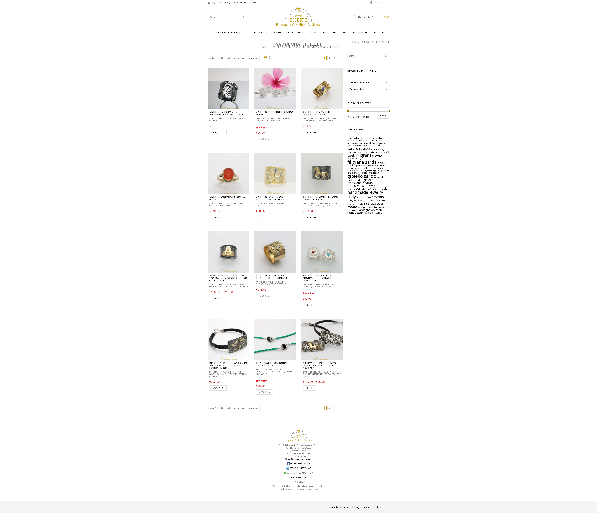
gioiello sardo (361, 176)
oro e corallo (358, 204)
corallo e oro (361, 145)
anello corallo (369, 138)
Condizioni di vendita (323, 32)
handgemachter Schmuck (367, 188)
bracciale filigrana (355, 143)
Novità (277, 32)
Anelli (212, 118)
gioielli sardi (360, 170)
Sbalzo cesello (325, 120)
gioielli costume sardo (367, 165)
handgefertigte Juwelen (362, 185)
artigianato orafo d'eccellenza (365, 140)
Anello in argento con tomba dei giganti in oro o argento (228, 278)
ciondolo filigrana (375, 143)
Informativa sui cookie (338, 507)
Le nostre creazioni (257, 32)
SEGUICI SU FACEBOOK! (300, 463)
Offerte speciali (296, 32)
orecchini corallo (364, 197)
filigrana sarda (362, 162)
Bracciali (213, 372)
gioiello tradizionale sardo (360, 181)
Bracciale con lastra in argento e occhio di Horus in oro (228, 365)
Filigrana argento (275, 120)
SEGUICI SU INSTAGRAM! (300, 468)
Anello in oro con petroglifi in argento (272, 277)
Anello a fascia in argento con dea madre (227, 113)
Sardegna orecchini (370, 210)
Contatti (378, 32)
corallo (350, 145)
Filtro (383, 116)
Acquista (218, 132)
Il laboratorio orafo (227, 32)
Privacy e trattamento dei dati (367, 507)
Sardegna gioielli (365, 207)
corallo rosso (375, 145)
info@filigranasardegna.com (223, 2)
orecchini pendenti (368, 200)
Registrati (378, 2)
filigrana (364, 155)
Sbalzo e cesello (332, 205)
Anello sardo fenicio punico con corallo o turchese (319, 278)
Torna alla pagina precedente (368, 42)
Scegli (216, 217)
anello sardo (382, 138)
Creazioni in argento (227, 118)
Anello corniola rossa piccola (227, 198)
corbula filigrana (354, 152)
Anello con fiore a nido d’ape (274, 113)
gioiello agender (373, 170)
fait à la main (376, 152)
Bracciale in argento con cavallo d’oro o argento (319, 365)
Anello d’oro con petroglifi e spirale (271, 198)
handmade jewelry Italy (365, 194)
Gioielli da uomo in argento (321, 204)
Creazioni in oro (318, 118)
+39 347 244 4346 (249, 2)
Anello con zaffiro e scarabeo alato (319, 113)
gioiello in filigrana (369, 172)
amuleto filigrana (354, 138)
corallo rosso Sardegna (365, 148)
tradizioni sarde (373, 212)
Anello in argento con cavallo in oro (320, 198)
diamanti (365, 152)
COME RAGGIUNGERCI (298, 477)
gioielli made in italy (365, 167)
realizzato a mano (365, 205)
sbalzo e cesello (355, 212)
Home (262, 47)
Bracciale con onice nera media (272, 364)
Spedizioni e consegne (354, 32)
